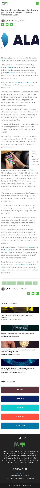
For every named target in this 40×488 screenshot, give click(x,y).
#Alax (4, 283)
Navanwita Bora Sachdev (10, 372)
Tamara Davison (7, 319)
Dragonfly (10, 73)
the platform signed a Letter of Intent (21, 82)
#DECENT (21, 283)
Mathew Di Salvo (12, 21)
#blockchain (12, 283)
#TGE (35, 283)
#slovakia (29, 283)
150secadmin (7, 336)
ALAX (3, 61)
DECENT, (10, 67)
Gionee (7, 85)
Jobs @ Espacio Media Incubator (20, 475)
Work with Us (20, 473)
